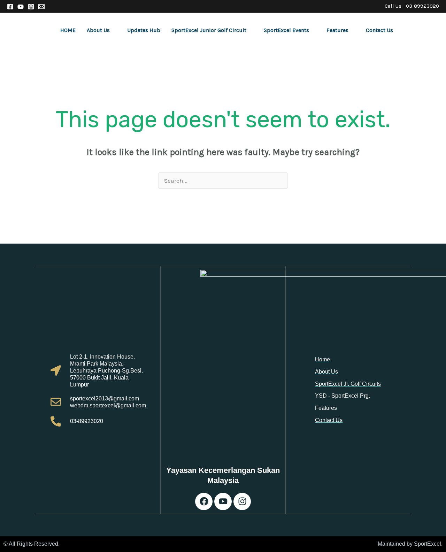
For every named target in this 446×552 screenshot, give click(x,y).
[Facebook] (10, 6)
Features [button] (337, 30)
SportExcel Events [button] (286, 30)
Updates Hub (143, 30)
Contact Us (379, 30)
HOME (68, 30)
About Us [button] (98, 30)
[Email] (41, 6)
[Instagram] (31, 6)
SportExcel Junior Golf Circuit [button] (208, 30)
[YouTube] (20, 6)
